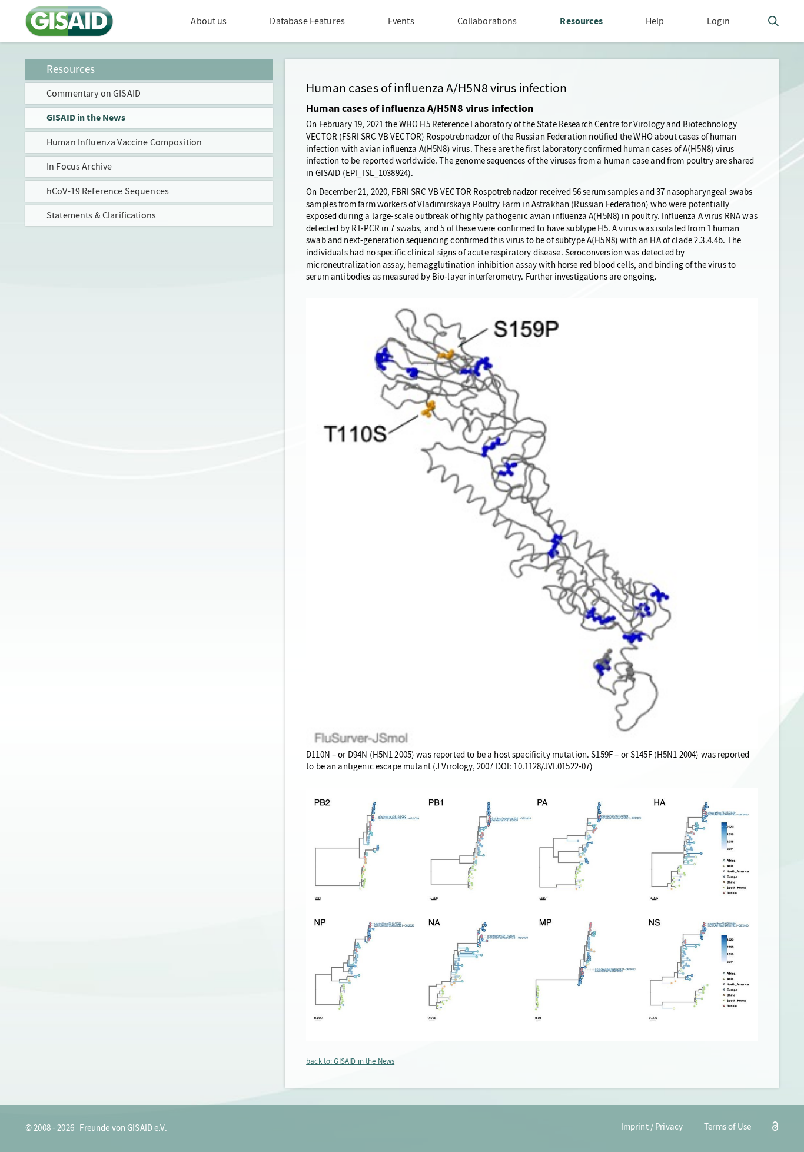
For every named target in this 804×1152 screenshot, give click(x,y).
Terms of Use (727, 1127)
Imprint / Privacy (652, 1127)
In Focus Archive (79, 166)
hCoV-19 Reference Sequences (107, 191)
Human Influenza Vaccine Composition (124, 142)
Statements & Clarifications (101, 215)
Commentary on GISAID (93, 93)
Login (718, 21)
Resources (70, 69)
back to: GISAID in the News (350, 1061)
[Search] (773, 23)
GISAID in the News (85, 117)
